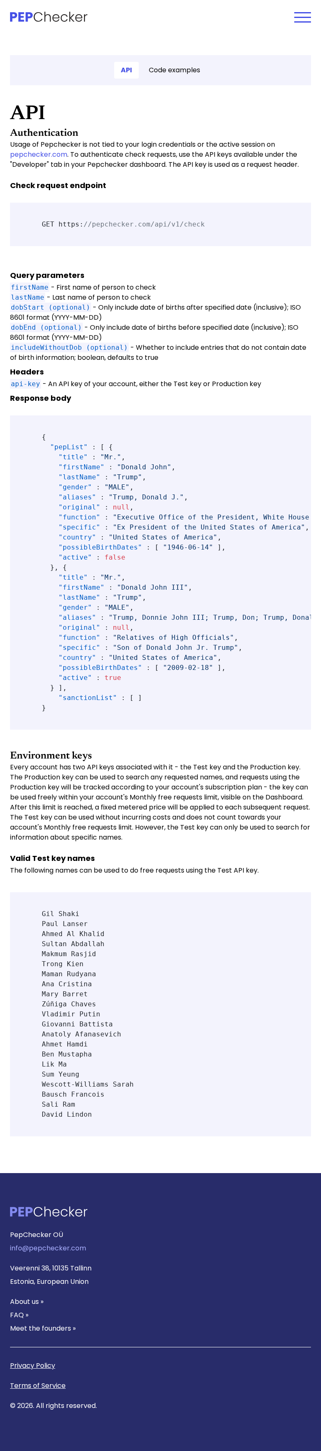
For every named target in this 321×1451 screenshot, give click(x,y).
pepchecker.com (38, 154)
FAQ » (19, 1315)
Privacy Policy (32, 1365)
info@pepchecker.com (48, 1248)
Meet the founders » (43, 1328)
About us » (26, 1301)
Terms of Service (38, 1385)
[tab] (126, 70)
